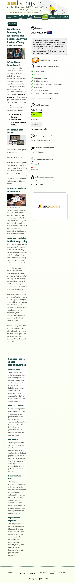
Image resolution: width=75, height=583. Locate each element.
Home (10, 572)
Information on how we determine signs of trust (43, 98)
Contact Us (62, 572)
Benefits (43, 572)
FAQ (15, 572)
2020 (40, 185)
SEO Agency (15, 125)
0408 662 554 (39, 33)
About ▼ (15, 17)
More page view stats (39, 129)
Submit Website (45, 17)
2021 (36, 185)
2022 (32, 185)
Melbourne (12, 24)
